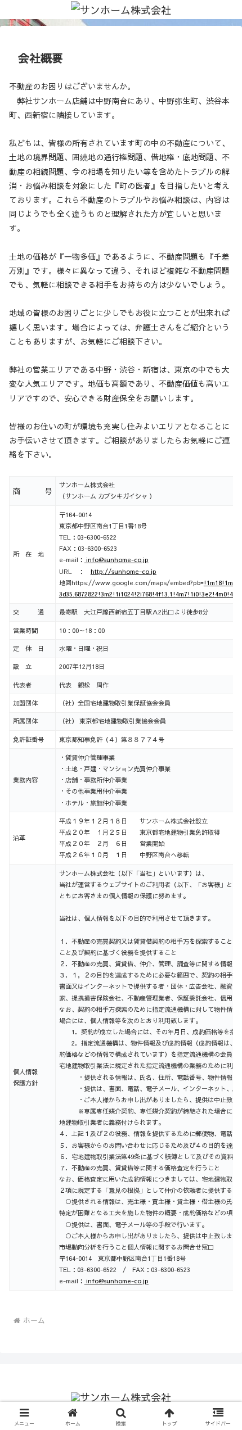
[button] (218, 1343)
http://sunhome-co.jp (123, 571)
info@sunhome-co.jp (116, 559)
